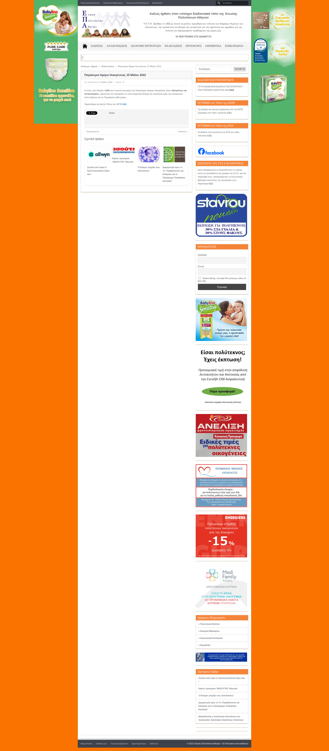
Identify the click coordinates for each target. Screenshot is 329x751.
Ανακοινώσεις (107, 66)
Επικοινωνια (234, 45)
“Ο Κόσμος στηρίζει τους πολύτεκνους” (216, 695)
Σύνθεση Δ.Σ (101, 744)
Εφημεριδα (213, 45)
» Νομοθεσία (204, 645)
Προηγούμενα (91, 131)
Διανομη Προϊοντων (146, 45)
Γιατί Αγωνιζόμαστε (119, 744)
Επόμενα (183, 131)
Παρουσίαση (86, 744)
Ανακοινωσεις (116, 45)
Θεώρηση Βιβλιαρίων (113, 3)
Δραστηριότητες (139, 744)
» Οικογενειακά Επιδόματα (210, 638)
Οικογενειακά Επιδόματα (137, 3)
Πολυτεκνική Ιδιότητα (90, 3)
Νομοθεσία (157, 3)
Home (85, 46)
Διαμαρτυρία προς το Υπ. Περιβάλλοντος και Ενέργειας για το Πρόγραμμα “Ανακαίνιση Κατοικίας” (174, 174)
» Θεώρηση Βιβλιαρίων (209, 631)
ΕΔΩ (124, 104)
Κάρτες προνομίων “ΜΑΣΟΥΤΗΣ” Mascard (217, 688)
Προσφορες (194, 45)
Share (112, 113)
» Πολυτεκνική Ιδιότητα (209, 624)
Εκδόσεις (154, 744)
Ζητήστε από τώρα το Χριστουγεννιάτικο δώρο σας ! (98, 170)
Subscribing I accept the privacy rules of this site (222, 279)
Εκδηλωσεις (173, 45)
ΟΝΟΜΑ (202, 255)
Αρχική (94, 66)
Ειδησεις (97, 45)
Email (201, 266)
